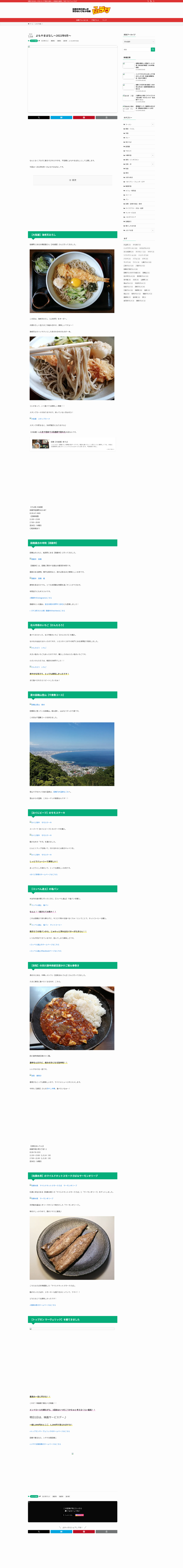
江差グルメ (128, 290)
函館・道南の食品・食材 (133, 204)
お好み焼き (129, 177)
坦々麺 (127, 280)
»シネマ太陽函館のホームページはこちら (45, 1444)
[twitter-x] (148, 1)
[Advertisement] (72, 137)
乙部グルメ (128, 266)
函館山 (146, 273)
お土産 (127, 245)
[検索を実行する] (153, 50)
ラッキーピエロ (130, 213)
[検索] (153, 1)
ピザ (145, 259)
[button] (39, 117)
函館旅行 (128, 221)
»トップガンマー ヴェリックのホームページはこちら (50, 1431)
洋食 (126, 133)
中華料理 (128, 155)
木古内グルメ (140, 283)
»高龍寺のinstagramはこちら (41, 597)
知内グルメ (136, 294)
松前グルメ (128, 287)
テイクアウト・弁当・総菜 (134, 208)
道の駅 (65, 41)
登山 (126, 294)
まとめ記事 (128, 252)
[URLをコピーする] (106, 117)
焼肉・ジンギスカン (132, 160)
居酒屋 (127, 146)
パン (127, 199)
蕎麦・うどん (129, 129)
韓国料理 (128, 186)
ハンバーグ (143, 255)
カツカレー (140, 252)
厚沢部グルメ (142, 276)
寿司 (126, 173)
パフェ (136, 259)
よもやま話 (34, 41)
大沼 (136, 280)
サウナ (151, 252)
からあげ (137, 245)
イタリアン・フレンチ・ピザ (135, 182)
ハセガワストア (130, 217)
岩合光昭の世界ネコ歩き (54, 604)
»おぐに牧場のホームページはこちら (44, 874)
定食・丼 (128, 164)
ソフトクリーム (130, 255)
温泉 (147, 290)
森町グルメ (140, 287)
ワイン (136, 262)
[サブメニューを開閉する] (152, 124)
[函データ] (91, 10)
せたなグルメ (145, 248)
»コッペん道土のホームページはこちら (44, 944)
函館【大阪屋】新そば (59, 442)
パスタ (127, 259)
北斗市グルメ (44, 41)
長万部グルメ (129, 301)
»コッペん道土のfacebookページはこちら (46, 951)
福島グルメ (147, 294)
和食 (126, 168)
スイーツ (128, 195)
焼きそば (128, 142)
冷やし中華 (51, 1088)
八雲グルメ (140, 266)
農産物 (53, 41)
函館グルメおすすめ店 (132, 273)
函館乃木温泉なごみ (61, 791)
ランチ (127, 262)
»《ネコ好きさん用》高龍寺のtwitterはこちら (47, 610)
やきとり (128, 151)
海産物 (59, 41)
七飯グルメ (146, 262)
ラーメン (128, 124)
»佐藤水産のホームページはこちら (43, 1305)
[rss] (151, 1)
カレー (127, 137)
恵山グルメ (128, 283)
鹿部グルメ (140, 301)
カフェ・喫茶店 (130, 191)
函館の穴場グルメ (130, 269)
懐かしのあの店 (130, 226)
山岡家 (144, 280)
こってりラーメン (130, 248)
